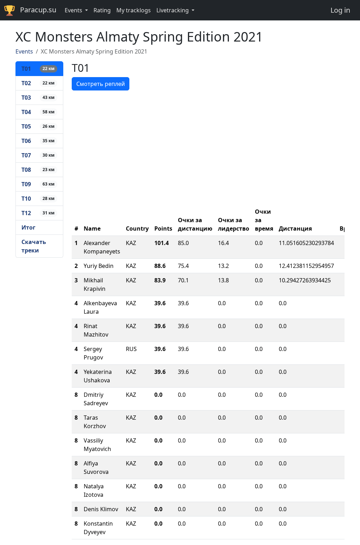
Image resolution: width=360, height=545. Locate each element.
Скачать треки (33, 246)
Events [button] (74, 10)
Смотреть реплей (100, 84)
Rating (102, 10)
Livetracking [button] (173, 10)
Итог (28, 227)
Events (24, 51)
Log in (340, 10)
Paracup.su (38, 9)
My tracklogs (133, 10)
